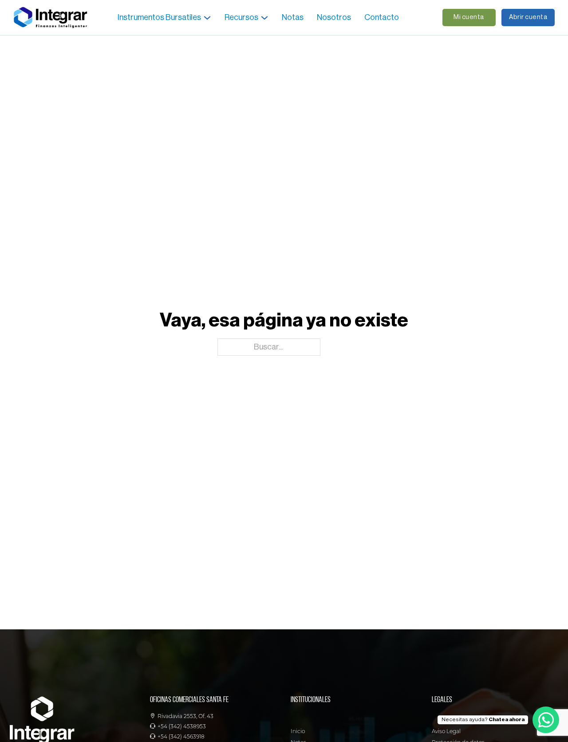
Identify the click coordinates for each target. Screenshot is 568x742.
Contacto (381, 17)
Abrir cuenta (528, 17)
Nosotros (334, 17)
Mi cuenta (469, 17)
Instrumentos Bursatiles (159, 17)
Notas (293, 17)
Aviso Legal (446, 731)
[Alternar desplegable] (207, 17)
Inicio (298, 731)
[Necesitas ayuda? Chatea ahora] (545, 720)
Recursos (241, 17)
